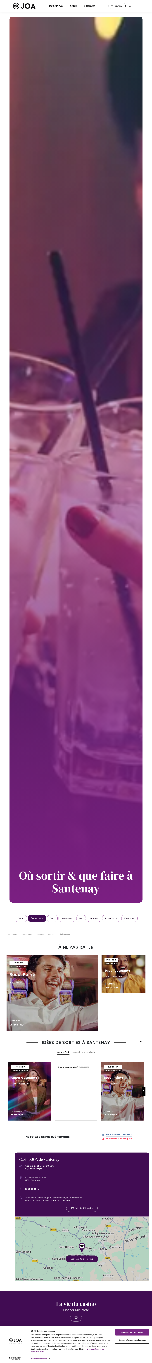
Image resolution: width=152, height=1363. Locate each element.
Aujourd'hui (63, 1052)
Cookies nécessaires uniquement (132, 1340)
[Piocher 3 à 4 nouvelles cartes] (76, 1317)
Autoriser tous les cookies (132, 1332)
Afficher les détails (39, 1358)
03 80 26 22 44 (32, 1189)
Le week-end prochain (83, 1052)
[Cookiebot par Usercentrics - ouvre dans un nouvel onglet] (15, 1358)
